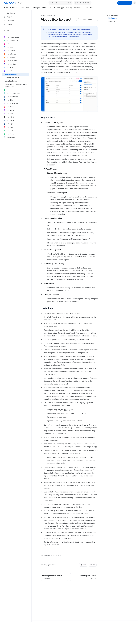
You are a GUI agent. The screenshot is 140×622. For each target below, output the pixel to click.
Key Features (113, 18)
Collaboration (26, 8)
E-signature (89, 8)
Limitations (112, 21)
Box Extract (51, 15)
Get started (14, 8)
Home (6, 8)
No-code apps (59, 8)
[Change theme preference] (134, 2)
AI (50, 8)
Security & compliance (74, 8)
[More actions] (96, 19)
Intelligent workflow (40, 8)
